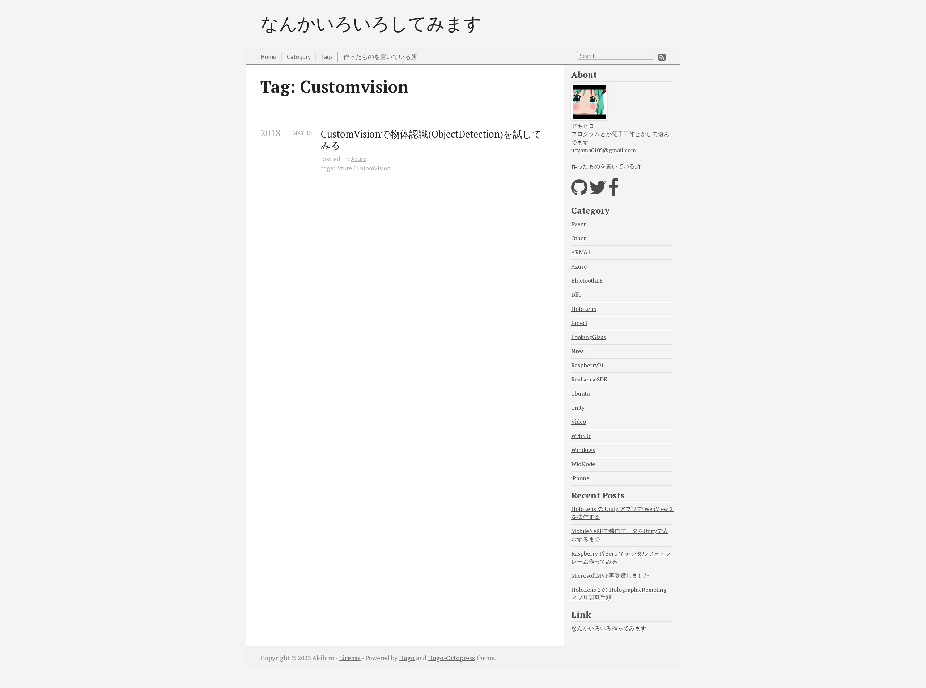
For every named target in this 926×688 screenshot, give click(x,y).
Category (299, 56)
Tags (327, 56)
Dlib (576, 295)
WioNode (583, 464)
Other (578, 238)
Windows (583, 450)
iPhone (580, 478)
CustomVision (372, 168)
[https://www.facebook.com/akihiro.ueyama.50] (613, 192)
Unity (578, 407)
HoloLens (583, 309)
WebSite (581, 436)
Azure (358, 159)
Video (578, 422)
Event (578, 224)
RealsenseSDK (589, 379)
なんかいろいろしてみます (371, 23)
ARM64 (580, 252)
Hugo (407, 658)
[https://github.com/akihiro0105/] (579, 192)
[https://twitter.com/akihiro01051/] (598, 192)
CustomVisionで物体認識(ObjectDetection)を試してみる (431, 139)
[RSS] (662, 57)
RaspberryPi (587, 365)
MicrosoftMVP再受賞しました (610, 575)
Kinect (579, 323)
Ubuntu (580, 393)
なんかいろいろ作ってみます (608, 628)
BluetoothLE (587, 280)
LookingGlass (588, 337)
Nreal (578, 351)
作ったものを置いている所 (380, 56)
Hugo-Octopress (451, 658)
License (350, 658)
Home (268, 56)
